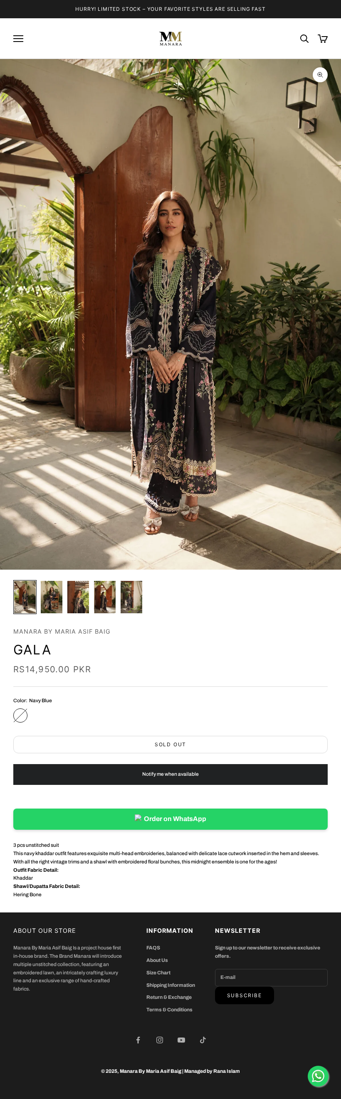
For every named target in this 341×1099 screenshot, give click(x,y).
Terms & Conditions (169, 1010)
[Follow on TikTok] (203, 1040)
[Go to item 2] (51, 597)
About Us (157, 960)
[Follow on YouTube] (181, 1040)
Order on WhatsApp (175, 818)
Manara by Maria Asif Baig (62, 631)
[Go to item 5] (131, 597)
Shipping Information (170, 985)
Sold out (170, 744)
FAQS (153, 948)
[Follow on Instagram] (160, 1040)
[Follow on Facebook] (138, 1040)
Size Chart (158, 973)
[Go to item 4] (104, 597)
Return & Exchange (169, 997)
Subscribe (244, 995)
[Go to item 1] (25, 597)
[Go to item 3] (78, 597)
